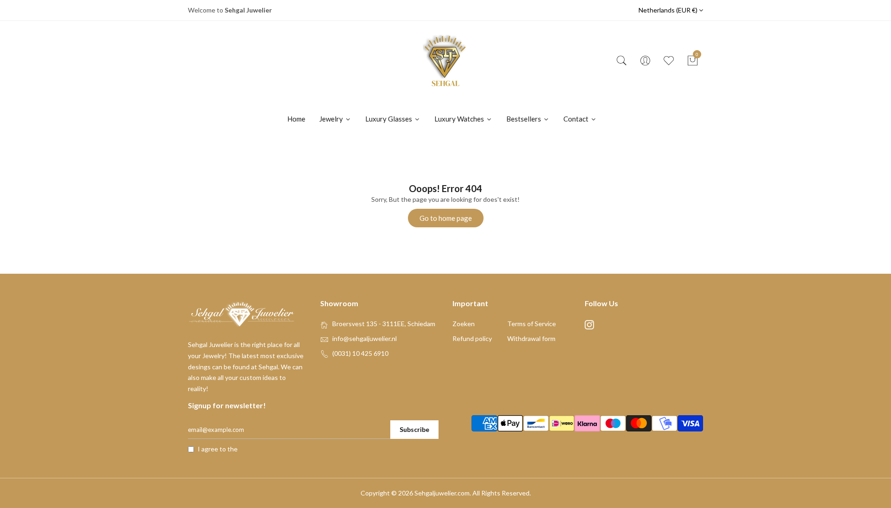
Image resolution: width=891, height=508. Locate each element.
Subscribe (414, 429)
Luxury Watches (459, 119)
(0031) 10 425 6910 (360, 353)
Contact (576, 119)
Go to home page (446, 218)
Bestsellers (524, 119)
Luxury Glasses (389, 119)
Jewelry (331, 119)
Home (296, 119)
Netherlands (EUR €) (669, 10)
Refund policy (472, 338)
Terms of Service (531, 324)
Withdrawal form (531, 338)
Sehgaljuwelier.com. (442, 493)
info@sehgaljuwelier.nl (364, 338)
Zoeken (463, 324)
